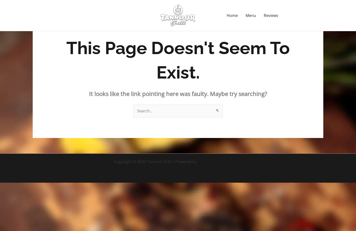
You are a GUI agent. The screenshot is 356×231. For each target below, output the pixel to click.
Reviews (271, 15)
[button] (305, 15)
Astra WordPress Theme (220, 161)
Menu (251, 15)
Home (232, 15)
